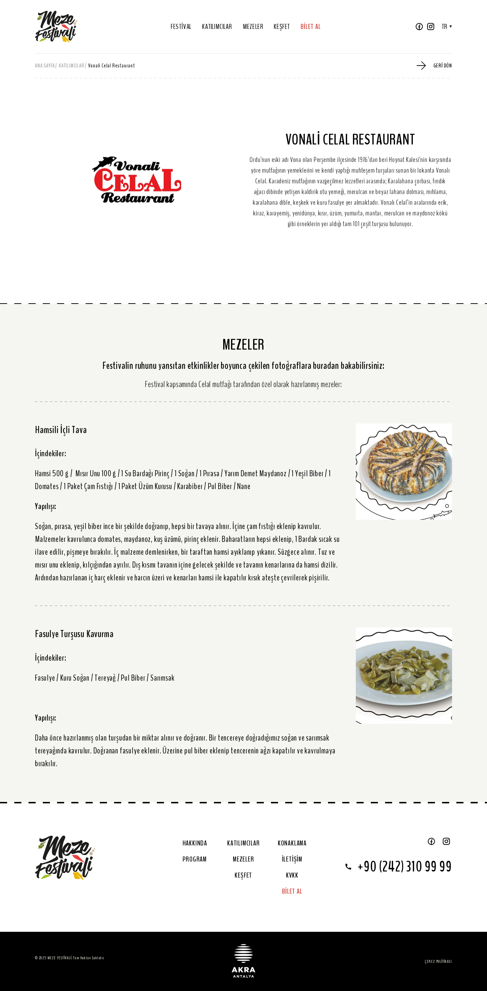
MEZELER (253, 26)
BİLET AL (311, 26)
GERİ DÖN (443, 66)
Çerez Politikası (438, 961)
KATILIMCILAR (217, 26)
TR (444, 26)
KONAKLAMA (292, 843)
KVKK (292, 875)
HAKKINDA (195, 843)
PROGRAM (195, 859)
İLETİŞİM (292, 859)
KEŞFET (282, 26)
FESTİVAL (181, 26)
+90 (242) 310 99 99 (405, 867)
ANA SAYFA (45, 66)
